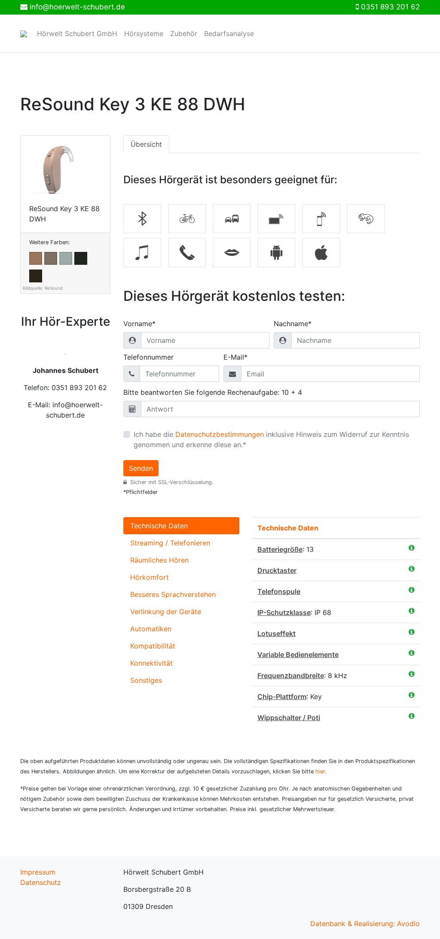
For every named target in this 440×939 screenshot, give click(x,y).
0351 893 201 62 (390, 7)
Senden (141, 468)
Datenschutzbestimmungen (219, 434)
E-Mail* (235, 357)
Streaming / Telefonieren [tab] (170, 543)
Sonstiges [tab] (146, 680)
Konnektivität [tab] (151, 663)
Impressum (37, 872)
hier (320, 771)
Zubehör (183, 33)
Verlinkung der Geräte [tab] (165, 611)
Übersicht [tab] (146, 144)
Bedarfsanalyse (229, 33)
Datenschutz (40, 882)
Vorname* (139, 323)
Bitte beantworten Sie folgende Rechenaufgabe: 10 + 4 (212, 392)
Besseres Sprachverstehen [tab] (173, 594)
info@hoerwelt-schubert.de (77, 7)
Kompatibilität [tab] (152, 646)
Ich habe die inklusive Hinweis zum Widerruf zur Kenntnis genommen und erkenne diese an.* (271, 439)
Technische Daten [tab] (159, 525)
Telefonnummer (148, 357)
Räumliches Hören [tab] (159, 560)
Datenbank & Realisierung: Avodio (365, 923)
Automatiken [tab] (150, 628)
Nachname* (293, 323)
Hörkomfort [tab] (149, 577)
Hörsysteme (143, 33)
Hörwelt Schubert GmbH (77, 33)
